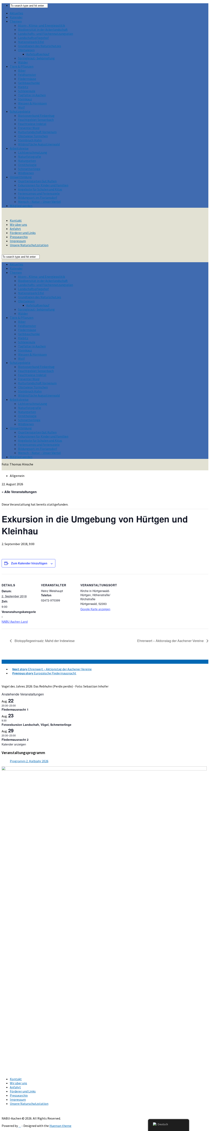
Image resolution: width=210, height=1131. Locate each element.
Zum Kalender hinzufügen (29, 563)
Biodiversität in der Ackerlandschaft (43, 29)
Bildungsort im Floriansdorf (37, 197)
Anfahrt (15, 229)
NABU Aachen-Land (15, 621)
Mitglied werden (21, 206)
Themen (16, 21)
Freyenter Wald (28, 128)
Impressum (18, 241)
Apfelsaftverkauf (37, 54)
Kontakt (16, 220)
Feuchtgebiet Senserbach (36, 120)
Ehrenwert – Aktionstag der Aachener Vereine (170, 640)
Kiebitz (23, 87)
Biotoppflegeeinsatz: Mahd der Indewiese (44, 640)
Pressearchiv (19, 237)
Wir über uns (18, 224)
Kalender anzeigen (14, 744)
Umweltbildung (21, 177)
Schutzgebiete (20, 111)
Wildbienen (26, 173)
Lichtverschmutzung (32, 152)
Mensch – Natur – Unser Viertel (39, 202)
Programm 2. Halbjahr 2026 (29, 761)
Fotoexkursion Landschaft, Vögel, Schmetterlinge (36, 725)
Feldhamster (27, 75)
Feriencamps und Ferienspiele (39, 193)
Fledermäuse (27, 79)
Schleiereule (26, 91)
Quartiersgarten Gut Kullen (37, 181)
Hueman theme (60, 1126)
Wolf (21, 107)
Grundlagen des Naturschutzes (39, 46)
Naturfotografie (29, 156)
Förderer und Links (23, 233)
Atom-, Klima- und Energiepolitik (41, 25)
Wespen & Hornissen (32, 103)
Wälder (23, 62)
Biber (22, 70)
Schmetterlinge (29, 169)
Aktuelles (16, 13)
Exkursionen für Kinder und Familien (43, 185)
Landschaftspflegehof (33, 38)
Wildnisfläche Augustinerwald (39, 144)
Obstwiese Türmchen (33, 136)
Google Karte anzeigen (95, 609)
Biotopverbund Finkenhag (36, 115)
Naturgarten (27, 161)
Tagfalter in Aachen (32, 95)
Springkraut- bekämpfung (36, 58)
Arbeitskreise (19, 148)
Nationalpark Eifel (31, 42)
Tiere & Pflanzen (21, 66)
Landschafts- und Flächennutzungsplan (45, 34)
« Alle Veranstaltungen (19, 491)
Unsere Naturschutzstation (29, 245)
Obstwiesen (26, 50)
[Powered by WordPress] (19, 1126)
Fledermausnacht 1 (15, 709)
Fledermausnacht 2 (15, 739)
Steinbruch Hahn (30, 140)
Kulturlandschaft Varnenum (37, 132)
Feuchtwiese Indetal (32, 124)
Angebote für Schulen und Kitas (40, 189)
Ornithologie (27, 165)
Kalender (16, 17)
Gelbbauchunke (29, 83)
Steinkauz (25, 99)
